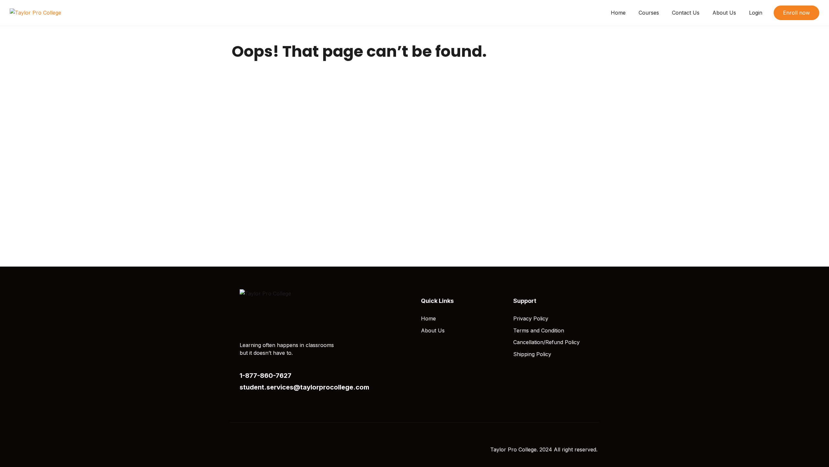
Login (755, 12)
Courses (649, 12)
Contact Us (685, 12)
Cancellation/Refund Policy (546, 342)
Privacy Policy (530, 318)
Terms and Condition (538, 330)
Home (618, 12)
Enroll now (796, 12)
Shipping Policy (532, 354)
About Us (724, 12)
